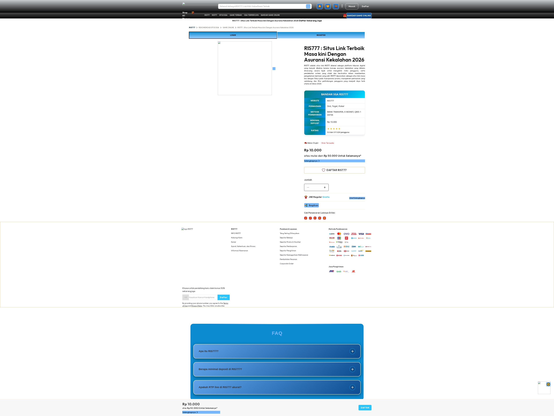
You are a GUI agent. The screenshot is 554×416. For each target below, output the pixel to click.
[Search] (308, 6)
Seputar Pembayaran (288, 246)
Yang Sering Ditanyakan (289, 233)
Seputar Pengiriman (288, 251)
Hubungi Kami (236, 238)
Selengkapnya (311, 161)
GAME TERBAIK (236, 15)
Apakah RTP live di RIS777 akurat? (220, 387)
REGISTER (321, 35)
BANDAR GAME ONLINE (270, 15)
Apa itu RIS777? (208, 351)
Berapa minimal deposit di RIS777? (220, 369)
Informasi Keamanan (239, 251)
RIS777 (207, 15)
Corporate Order (287, 263)
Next (274, 68)
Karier (233, 242)
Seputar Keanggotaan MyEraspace (294, 255)
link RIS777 (325, 65)
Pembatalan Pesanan (288, 259)
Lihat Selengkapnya (357, 198)
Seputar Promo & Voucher (290, 242)
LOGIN (233, 35)
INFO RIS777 (236, 233)
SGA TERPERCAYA (251, 15)
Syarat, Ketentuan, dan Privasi (243, 246)
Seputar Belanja (286, 238)
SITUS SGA (223, 15)
